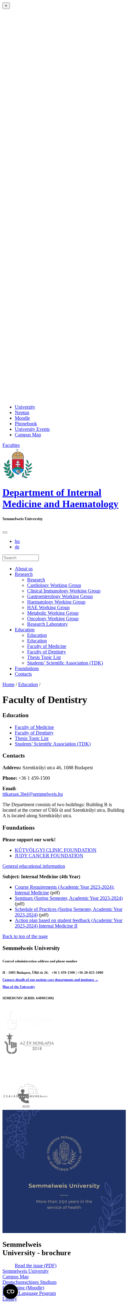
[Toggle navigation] (4, 532)
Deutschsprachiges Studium (29, 1282)
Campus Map (28, 434)
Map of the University (18, 987)
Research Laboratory (47, 624)
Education (25, 629)
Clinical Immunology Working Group (63, 590)
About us (24, 568)
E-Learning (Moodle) (23, 1287)
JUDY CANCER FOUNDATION (49, 855)
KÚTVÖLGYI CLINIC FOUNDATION (55, 850)
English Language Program (29, 1293)
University (25, 407)
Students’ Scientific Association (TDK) (65, 662)
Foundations (27, 668)
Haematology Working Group (56, 601)
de (17, 546)
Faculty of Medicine (46, 646)
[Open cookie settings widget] (10, 1291)
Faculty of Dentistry (46, 651)
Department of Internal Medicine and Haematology (60, 498)
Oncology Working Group (53, 618)
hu (17, 541)
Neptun (22, 412)
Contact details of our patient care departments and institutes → (50, 979)
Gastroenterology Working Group (60, 596)
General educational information (33, 866)
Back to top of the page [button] (25, 936)
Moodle (22, 418)
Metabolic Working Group (53, 613)
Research (24, 574)
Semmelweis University (25, 1271)
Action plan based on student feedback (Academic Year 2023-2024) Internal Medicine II (68, 923)
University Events (32, 429)
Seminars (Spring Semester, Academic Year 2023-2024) (69, 898)
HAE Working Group (48, 607)
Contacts (23, 674)
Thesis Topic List (44, 657)
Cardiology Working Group (54, 585)
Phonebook (26, 423)
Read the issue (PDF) (35, 1265)
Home (8, 684)
